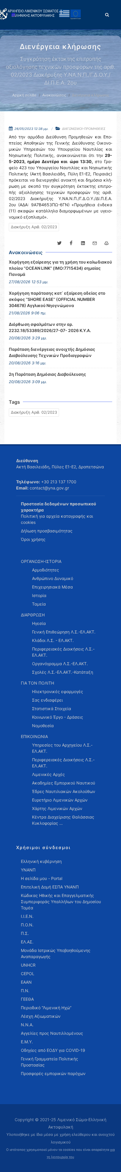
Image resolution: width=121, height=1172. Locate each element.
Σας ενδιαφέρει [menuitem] (47, 700)
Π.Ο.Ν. (27, 924)
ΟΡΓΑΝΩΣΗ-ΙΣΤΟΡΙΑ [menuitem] (41, 561)
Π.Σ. (25, 933)
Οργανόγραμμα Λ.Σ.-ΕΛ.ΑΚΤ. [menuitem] (60, 663)
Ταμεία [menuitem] (39, 603)
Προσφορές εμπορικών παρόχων (53, 1073)
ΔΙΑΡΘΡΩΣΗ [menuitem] (33, 614)
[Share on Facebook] (71, 243)
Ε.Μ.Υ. (27, 1041)
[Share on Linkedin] (83, 243)
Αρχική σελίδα (24, 95)
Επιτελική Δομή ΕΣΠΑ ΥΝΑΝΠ (50, 886)
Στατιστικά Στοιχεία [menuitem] (51, 708)
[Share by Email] (94, 243)
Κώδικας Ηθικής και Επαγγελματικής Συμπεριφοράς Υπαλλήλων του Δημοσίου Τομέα (61, 901)
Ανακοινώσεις (54, 95)
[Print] (106, 243)
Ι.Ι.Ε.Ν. (27, 916)
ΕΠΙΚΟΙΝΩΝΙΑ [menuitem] (34, 736)
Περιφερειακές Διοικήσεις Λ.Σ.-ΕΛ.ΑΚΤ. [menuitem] (63, 652)
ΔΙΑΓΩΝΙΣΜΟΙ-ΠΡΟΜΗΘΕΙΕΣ (83, 129)
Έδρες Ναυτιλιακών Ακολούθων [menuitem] (63, 791)
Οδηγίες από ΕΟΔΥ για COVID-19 (53, 1050)
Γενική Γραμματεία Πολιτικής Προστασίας (49, 1061)
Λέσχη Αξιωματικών (40, 1016)
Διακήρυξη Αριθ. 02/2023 (34, 226)
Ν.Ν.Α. (27, 1024)
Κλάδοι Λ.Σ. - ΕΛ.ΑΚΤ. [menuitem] (53, 640)
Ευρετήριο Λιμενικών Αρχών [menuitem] (60, 799)
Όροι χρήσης (33, 539)
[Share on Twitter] (59, 243)
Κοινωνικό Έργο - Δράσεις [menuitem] (57, 717)
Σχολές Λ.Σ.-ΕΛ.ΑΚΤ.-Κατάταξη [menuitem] (62, 672)
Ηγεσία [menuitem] (39, 623)
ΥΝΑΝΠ (28, 869)
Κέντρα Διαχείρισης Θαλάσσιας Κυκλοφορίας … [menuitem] (63, 820)
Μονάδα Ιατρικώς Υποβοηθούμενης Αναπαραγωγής (55, 953)
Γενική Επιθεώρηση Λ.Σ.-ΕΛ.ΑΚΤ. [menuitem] (63, 631)
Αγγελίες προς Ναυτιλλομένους (52, 1033)
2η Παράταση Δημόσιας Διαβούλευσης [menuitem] (47, 374)
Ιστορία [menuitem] (39, 595)
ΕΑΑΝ (26, 982)
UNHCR (28, 965)
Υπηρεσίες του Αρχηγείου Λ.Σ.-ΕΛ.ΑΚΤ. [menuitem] (62, 748)
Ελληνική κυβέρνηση (41, 861)
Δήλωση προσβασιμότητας (47, 530)
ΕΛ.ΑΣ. (27, 941)
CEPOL (27, 973)
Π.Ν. (25, 990)
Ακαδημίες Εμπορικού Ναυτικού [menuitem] (63, 782)
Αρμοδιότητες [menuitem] (45, 569)
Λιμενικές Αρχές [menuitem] (48, 774)
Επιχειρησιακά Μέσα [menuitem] (52, 586)
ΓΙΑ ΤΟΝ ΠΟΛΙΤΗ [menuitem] (37, 682)
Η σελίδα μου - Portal (41, 878)
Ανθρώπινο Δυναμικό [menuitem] (52, 578)
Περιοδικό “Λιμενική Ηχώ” (46, 1007)
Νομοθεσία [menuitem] (43, 725)
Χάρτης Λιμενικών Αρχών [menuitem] (57, 808)
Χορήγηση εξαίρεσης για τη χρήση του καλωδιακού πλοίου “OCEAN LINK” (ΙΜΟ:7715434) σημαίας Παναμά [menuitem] (60, 268)
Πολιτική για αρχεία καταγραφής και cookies (57, 519)
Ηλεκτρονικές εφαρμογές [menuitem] (57, 691)
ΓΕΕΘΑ (27, 999)
